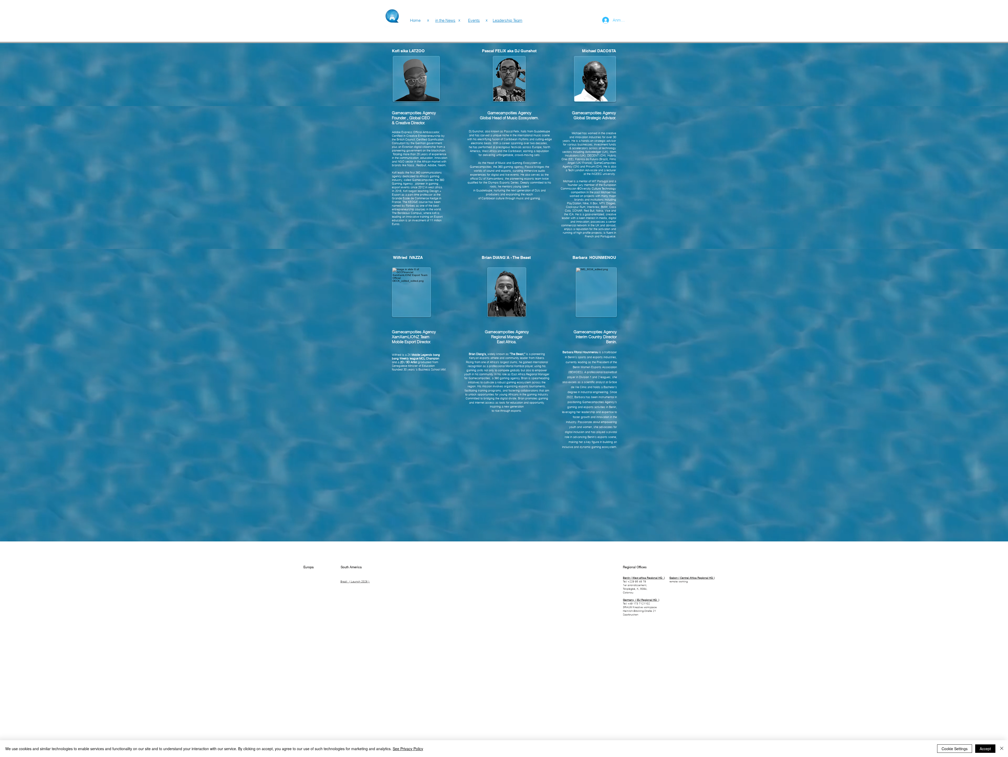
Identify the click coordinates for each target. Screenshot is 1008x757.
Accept (985, 748)
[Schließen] (1002, 748)
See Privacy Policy (408, 748)
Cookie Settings (955, 748)
